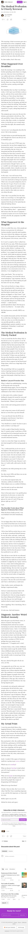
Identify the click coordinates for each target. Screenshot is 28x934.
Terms (19, 922)
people (10, 776)
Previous (6, 841)
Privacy (15, 922)
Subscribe (19, 2)
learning (13, 768)
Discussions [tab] (12, 869)
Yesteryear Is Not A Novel (9, 873)
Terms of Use (21, 823)
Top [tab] (3, 869)
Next (23, 841)
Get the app (21, 927)
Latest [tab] (6, 869)
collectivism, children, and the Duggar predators (10, 886)
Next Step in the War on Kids (10, 894)
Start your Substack (10, 927)
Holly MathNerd (8, 14)
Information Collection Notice (15, 824)
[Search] (25, 869)
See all (4, 903)
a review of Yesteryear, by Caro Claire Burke (10, 875)
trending (13, 765)
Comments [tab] (4, 851)
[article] (14, 876)
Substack (7, 931)
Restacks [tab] (11, 851)
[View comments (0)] (7, 19)
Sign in (25, 2)
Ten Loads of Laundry (7, 883)
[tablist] (7, 851)
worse (17, 761)
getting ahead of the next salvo (8, 896)
